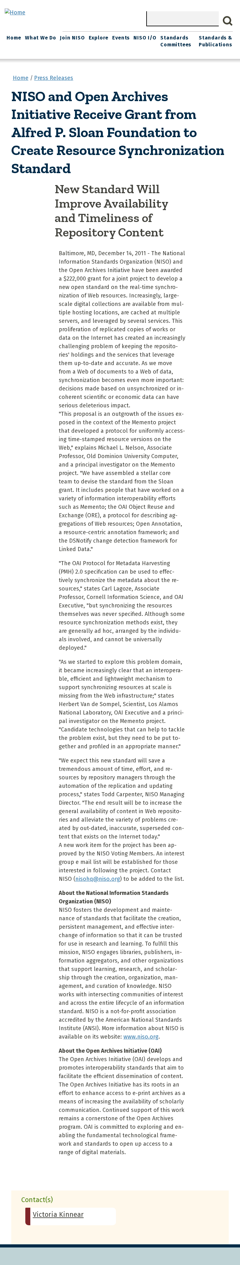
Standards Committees (175, 41)
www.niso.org (140, 1036)
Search (228, 21)
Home (14, 38)
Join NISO (72, 38)
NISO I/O (144, 38)
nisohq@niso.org (97, 878)
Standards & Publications (215, 41)
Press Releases (53, 78)
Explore (99, 38)
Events (121, 38)
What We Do (40, 38)
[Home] (15, 12)
